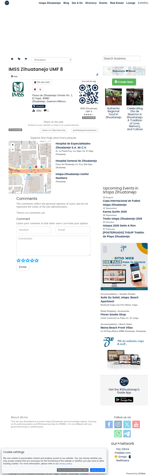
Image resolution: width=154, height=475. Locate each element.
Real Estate (117, 3)
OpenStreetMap (40, 193)
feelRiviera (122, 460)
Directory (91, 3)
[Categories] (19, 59)
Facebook (109, 424)
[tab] (14, 76)
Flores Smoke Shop (113, 314)
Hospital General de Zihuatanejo (76, 160)
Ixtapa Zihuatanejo (50, 3)
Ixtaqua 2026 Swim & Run (119, 225)
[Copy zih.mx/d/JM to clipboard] (97, 75)
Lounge (130, 3)
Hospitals (39, 106)
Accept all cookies (97, 470)
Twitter (127, 424)
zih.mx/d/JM (90, 118)
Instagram (118, 424)
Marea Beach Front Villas (117, 327)
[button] (29, 167)
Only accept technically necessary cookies (72, 470)
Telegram (127, 433)
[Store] (26, 59)
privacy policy (65, 463)
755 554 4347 (43, 82)
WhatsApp (118, 433)
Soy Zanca (122, 449)
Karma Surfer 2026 (115, 211)
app (94, 81)
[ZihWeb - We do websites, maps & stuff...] (124, 266)
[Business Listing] (12, 59)
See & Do (77, 3)
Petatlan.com (123, 452)
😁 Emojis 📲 (122, 456)
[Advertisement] (77, 30)
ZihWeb (141, 473)
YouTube (136, 424)
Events (103, 3)
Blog (66, 3)
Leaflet (32, 193)
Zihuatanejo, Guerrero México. (49, 101)
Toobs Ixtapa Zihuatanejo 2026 (122, 218)
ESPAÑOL (143, 3)
